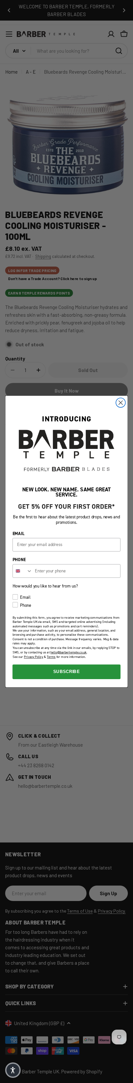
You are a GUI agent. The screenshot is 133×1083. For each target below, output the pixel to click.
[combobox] (23, 570)
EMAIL (19, 533)
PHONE (19, 560)
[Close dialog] (120, 402)
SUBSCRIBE (66, 671)
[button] (13, 1070)
